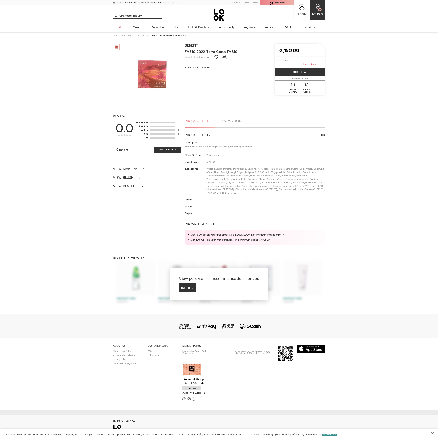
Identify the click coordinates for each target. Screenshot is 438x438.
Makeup (138, 27)
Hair (176, 27)
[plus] (318, 60)
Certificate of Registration (125, 363)
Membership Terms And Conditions (194, 352)
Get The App (233, 2)
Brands (307, 27)
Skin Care (158, 27)
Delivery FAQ (154, 355)
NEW (118, 27)
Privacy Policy (120, 359)
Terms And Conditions (124, 355)
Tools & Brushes (198, 27)
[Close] (432, 433)
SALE (288, 27)
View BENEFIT (125, 186)
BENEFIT (191, 45)
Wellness (270, 27)
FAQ (150, 351)
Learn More (191, 388)
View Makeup (125, 169)
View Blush (124, 177)
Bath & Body (225, 27)
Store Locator (251, 2)
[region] (219, 433)
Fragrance (249, 27)
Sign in (185, 288)
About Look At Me (122, 351)
